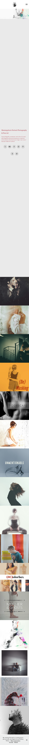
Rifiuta (16, 742)
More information (15, 741)
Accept (11, 742)
